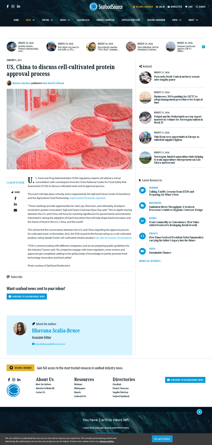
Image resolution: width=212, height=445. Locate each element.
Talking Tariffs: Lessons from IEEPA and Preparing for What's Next (171, 193)
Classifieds (117, 384)
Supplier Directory (131, 20)
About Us (45, 379)
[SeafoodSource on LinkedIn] (18, 6)
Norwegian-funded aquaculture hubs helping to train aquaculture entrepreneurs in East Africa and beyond (178, 160)
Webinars (78, 384)
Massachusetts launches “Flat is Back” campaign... (108, 48)
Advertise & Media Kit (45, 388)
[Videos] (144, 251)
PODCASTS (153, 233)
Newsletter (176, 6)
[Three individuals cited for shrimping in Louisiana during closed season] (131, 47)
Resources (84, 379)
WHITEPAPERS (155, 203)
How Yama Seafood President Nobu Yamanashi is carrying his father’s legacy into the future (176, 239)
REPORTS (153, 218)
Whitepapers (79, 388)
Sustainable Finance (160, 253)
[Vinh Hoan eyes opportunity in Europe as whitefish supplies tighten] (145, 138)
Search (202, 6)
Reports (77, 392)
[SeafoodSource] (106, 6)
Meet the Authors (43, 384)
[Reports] (144, 220)
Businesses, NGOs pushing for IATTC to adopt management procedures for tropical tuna (178, 99)
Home (16, 20)
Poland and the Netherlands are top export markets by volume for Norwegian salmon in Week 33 (178, 119)
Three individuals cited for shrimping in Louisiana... (148, 48)
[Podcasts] (144, 236)
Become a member (144, 6)
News (28, 20)
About (191, 20)
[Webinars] (144, 190)
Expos (175, 20)
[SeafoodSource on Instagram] (12, 6)
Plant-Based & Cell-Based (53, 83)
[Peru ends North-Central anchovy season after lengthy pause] (145, 77)
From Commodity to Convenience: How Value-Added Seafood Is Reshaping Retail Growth (174, 223)
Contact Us (40, 392)
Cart (190, 6)
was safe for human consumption (113, 237)
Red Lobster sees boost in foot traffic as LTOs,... (68, 48)
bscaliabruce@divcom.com (50, 344)
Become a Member (23, 367)
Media (63, 20)
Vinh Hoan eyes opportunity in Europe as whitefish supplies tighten (176, 138)
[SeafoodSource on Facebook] (8, 6)
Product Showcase (106, 20)
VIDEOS (152, 248)
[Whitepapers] (144, 205)
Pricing (45, 20)
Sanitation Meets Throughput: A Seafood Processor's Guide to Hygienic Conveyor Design (176, 208)
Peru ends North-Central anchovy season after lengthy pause (176, 78)
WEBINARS (153, 187)
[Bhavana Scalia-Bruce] (10, 83)
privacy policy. (107, 441)
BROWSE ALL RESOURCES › (150, 261)
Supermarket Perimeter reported (87, 198)
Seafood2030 (83, 20)
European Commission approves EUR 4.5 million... (186, 48)
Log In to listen (16, 182)
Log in (162, 6)
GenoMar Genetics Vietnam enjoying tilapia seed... (28, 48)
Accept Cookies (162, 438)
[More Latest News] (203, 47)
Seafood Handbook (156, 20)
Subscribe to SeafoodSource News (28, 296)
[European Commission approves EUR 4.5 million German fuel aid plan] (171, 47)
